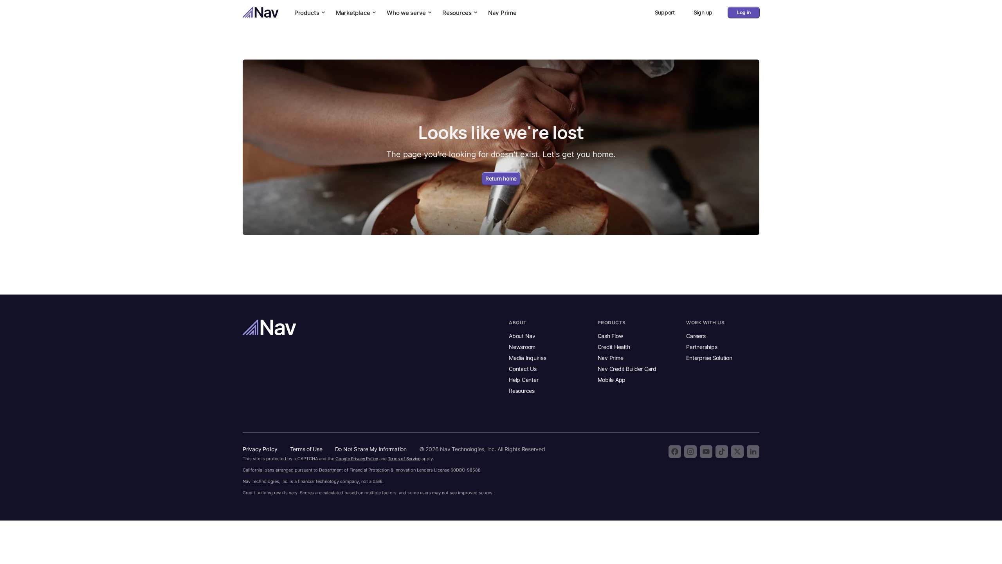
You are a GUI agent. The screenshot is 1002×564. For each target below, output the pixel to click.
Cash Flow (610, 336)
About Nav (522, 336)
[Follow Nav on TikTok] (721, 451)
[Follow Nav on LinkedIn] (753, 451)
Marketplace (353, 12)
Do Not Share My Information (371, 449)
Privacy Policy (260, 449)
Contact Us (523, 368)
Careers (695, 336)
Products (306, 12)
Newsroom (522, 346)
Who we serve (406, 12)
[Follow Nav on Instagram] (690, 451)
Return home (501, 178)
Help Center (523, 379)
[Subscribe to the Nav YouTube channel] (706, 451)
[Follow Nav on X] (737, 451)
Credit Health (614, 346)
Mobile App (612, 379)
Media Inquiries (527, 357)
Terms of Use (306, 449)
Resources (457, 12)
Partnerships (701, 346)
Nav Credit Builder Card (627, 368)
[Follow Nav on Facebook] (675, 451)
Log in (744, 12)
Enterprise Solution (709, 357)
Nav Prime (502, 12)
